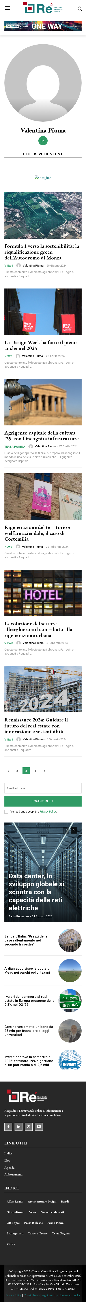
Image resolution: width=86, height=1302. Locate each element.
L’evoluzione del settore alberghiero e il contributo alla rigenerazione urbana (38, 629)
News (8, 356)
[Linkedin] (43, 140)
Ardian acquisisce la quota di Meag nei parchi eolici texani (27, 971)
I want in (40, 801)
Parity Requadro (19, 916)
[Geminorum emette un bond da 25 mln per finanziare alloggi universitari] (70, 1031)
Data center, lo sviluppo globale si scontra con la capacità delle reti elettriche (36, 892)
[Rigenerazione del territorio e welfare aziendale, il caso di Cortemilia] (43, 496)
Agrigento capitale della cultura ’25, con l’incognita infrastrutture (41, 435)
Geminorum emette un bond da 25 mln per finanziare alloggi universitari (28, 1031)
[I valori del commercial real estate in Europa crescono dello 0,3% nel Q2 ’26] (70, 1000)
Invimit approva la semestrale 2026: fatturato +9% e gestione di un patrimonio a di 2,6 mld (28, 1061)
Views (8, 265)
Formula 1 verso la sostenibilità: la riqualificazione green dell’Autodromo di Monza (41, 251)
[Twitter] (29, 1127)
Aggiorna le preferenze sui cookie (61, 1295)
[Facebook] (8, 1127)
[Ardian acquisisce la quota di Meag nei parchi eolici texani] (70, 970)
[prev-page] (8, 770)
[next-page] (44, 770)
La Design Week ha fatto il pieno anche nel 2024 (40, 345)
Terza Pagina (14, 446)
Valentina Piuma (33, 265)
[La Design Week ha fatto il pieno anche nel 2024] (43, 311)
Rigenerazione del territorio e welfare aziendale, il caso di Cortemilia (37, 533)
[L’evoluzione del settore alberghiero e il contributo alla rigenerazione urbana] (43, 593)
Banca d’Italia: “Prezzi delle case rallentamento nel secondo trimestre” (25, 940)
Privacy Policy (48, 811)
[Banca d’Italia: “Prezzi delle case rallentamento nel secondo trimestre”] (70, 940)
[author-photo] (19, 265)
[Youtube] (39, 1127)
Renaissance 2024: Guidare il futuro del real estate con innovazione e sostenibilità (36, 725)
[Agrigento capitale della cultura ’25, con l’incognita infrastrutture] (43, 402)
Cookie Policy (32, 1295)
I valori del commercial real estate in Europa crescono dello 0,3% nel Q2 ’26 (29, 1001)
